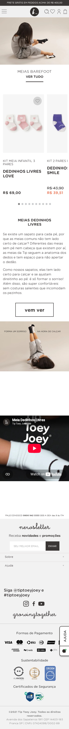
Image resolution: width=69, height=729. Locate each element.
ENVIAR (52, 546)
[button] (19, 204)
